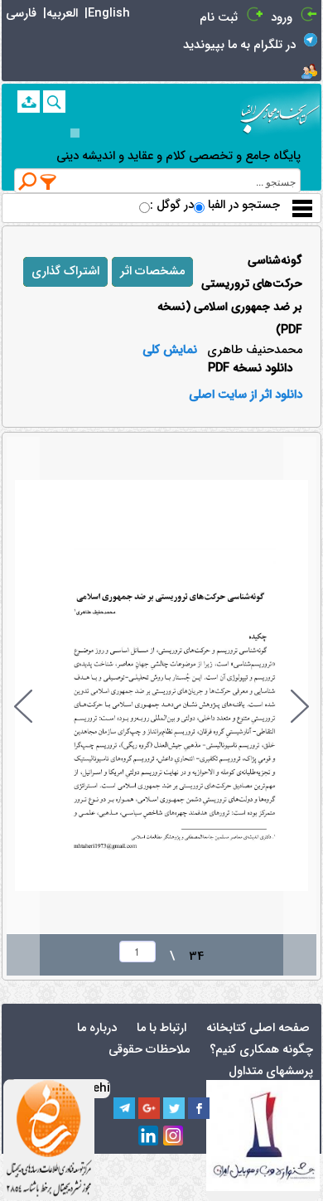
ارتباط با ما (161, 1028)
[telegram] (124, 1108)
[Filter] (49, 181)
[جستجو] (54, 101)
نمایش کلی (169, 350)
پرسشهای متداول (271, 1071)
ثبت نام (219, 17)
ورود (281, 17)
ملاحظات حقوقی (149, 1049)
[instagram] (174, 1136)
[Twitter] (174, 1108)
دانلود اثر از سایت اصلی (245, 395)
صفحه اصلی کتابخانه (258, 1028)
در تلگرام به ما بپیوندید (239, 45)
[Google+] (149, 1108)
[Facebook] (199, 1108)
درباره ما (97, 1028)
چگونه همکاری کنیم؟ (261, 1049)
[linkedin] (149, 1136)
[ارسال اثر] (28, 101)
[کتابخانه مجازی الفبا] (280, 112)
